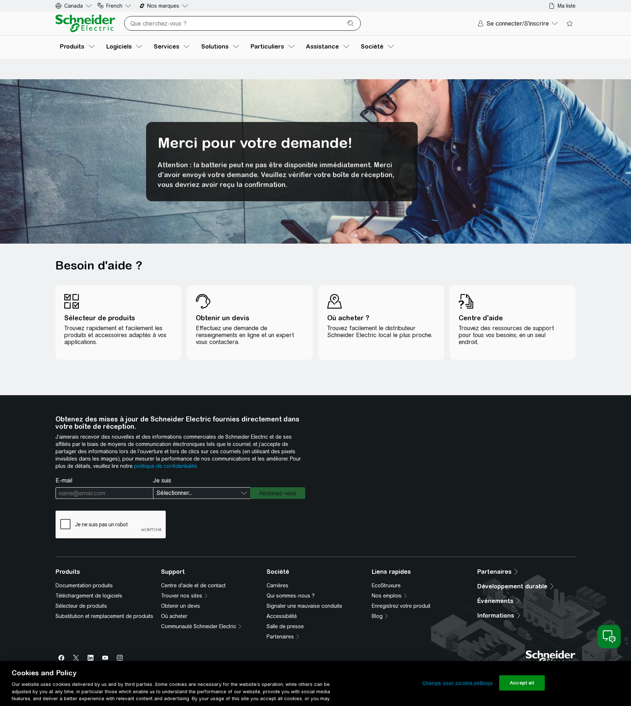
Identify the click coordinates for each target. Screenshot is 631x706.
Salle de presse (285, 626)
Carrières (277, 585)
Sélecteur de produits (81, 606)
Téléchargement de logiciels (89, 596)
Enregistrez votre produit (401, 606)
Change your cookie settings (457, 683)
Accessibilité (282, 616)
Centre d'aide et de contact (193, 585)
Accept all (522, 683)
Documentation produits (84, 585)
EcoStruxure (386, 585)
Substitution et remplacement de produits (104, 616)
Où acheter (174, 616)
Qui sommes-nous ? (291, 596)
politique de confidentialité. (166, 466)
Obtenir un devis (180, 606)
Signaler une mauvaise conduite (304, 606)
